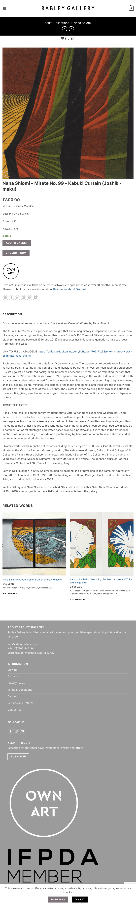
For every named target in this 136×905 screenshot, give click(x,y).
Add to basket (17, 242)
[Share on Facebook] (11, 297)
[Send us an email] (22, 731)
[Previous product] (71, 28)
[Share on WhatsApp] (5, 297)
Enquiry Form (16, 252)
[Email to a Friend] (23, 297)
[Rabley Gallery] (68, 8)
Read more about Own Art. (70, 289)
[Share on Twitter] (17, 297)
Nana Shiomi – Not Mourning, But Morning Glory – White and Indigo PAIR (101, 581)
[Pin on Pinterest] (29, 297)
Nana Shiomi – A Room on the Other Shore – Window (32, 579)
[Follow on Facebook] (10, 731)
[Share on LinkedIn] (35, 297)
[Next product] (64, 28)
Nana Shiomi (82, 23)
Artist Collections (57, 23)
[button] (4, 8)
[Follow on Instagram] (16, 731)
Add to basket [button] (11, 594)
